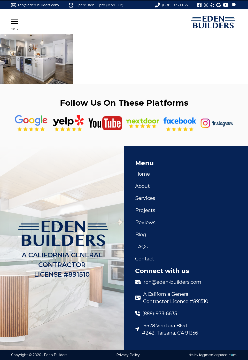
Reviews (145, 222)
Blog (140, 234)
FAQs (141, 247)
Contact (144, 259)
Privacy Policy (128, 355)
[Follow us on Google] (31, 123)
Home (142, 174)
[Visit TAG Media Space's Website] (212, 355)
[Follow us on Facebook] (180, 123)
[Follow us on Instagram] (217, 123)
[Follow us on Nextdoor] (105, 123)
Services (145, 198)
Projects (145, 210)
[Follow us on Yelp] (68, 123)
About (142, 186)
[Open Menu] (14, 21)
